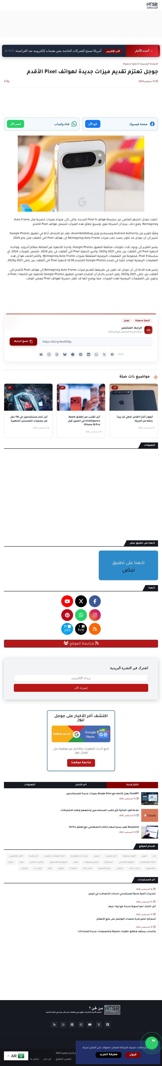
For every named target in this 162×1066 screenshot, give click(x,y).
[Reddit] (73, 354)
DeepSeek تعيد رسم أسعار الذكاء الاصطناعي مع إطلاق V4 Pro (104, 827)
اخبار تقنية (33, 856)
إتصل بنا (34, 1059)
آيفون (144, 856)
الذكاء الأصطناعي (147, 862)
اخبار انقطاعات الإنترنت (54, 856)
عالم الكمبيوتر (104, 868)
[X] (104, 354)
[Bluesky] (65, 354)
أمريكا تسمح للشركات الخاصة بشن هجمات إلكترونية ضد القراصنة (68, 50)
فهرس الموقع (63, 1059)
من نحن (47, 1059)
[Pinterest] (80, 354)
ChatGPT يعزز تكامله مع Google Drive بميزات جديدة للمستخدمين (102, 794)
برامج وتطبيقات (91, 862)
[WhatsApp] (96, 354)
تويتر (22, 862)
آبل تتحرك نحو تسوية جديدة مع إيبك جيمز (132, 906)
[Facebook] (112, 354)
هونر (50, 868)
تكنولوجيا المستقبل (58, 862)
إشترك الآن (81, 687)
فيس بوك (87, 868)
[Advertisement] (86, 24)
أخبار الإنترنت (111, 856)
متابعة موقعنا (81, 762)
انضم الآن (15, 124)
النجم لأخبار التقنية (70, 1053)
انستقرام (109, 862)
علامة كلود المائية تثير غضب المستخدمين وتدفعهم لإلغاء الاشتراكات (99, 810)
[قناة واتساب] (151, 1043)
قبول (133, 1055)
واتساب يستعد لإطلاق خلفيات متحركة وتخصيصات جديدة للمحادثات (117, 931)
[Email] (41, 354)
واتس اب (37, 868)
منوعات (73, 868)
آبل (154, 856)
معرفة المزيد (109, 1054)
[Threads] (57, 354)
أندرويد (97, 856)
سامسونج (150, 868)
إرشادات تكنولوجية (79, 856)
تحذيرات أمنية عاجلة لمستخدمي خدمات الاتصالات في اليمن (122, 894)
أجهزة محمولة (130, 64)
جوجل (126, 321)
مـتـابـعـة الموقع (82, 644)
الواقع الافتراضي (126, 862)
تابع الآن (92, 124)
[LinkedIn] (88, 354)
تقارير (75, 862)
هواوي (61, 868)
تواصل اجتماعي (36, 862)
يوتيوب (24, 868)
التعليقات (29, 785)
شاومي (120, 868)
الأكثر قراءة (132, 785)
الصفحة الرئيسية (149, 64)
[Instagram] (49, 354)
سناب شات (134, 868)
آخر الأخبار (81, 785)
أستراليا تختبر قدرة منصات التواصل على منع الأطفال (126, 919)
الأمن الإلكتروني (16, 856)
